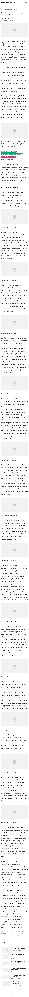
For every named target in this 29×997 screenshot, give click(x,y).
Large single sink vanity (9, 151)
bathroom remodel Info (9, 9)
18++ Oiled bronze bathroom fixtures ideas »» (19, 933)
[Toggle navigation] (26, 2)
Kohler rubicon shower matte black (12, 154)
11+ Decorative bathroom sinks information (17, 962)
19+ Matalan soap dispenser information (18, 968)
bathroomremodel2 (5, 995)
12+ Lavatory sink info (20, 948)
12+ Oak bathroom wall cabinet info (18, 955)
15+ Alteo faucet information (17, 982)
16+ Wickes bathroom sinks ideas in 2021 (18, 975)
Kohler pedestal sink (8, 159)
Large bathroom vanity (9, 157)
